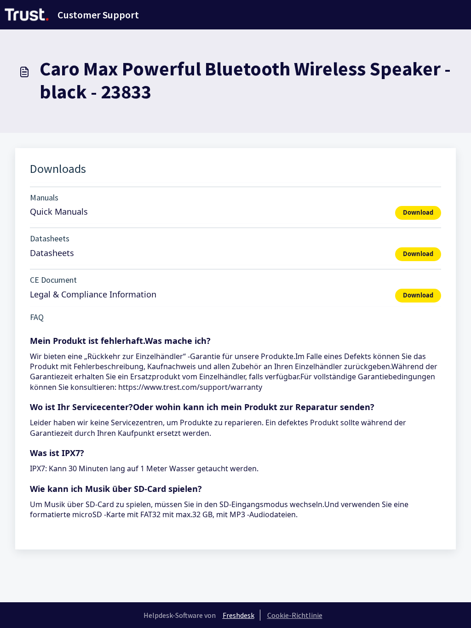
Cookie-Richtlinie (294, 615)
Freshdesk (238, 615)
